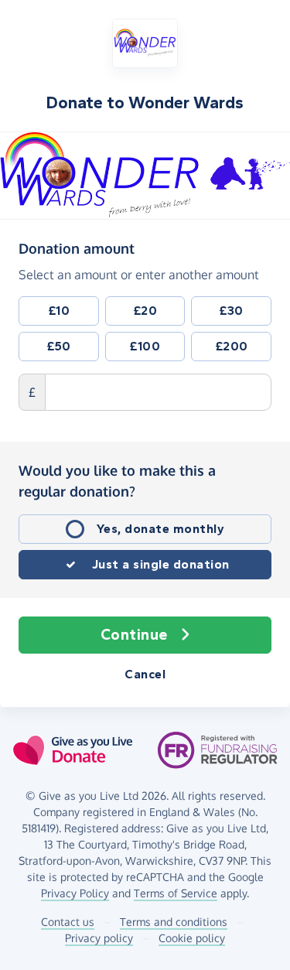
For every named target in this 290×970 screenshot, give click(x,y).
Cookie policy (192, 937)
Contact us (67, 921)
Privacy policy (99, 937)
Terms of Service (175, 893)
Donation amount (77, 248)
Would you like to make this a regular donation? (117, 481)
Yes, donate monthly (161, 528)
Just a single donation (161, 564)
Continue (134, 635)
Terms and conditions (173, 921)
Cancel (145, 674)
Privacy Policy (75, 893)
